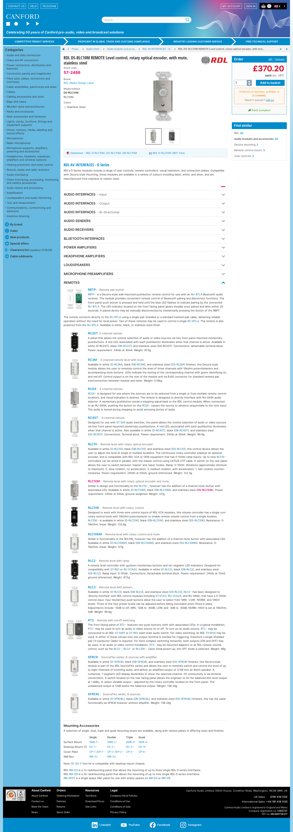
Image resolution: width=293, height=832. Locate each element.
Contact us (16, 6)
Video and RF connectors (22, 60)
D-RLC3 (116, 591)
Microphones (15, 138)
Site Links (90, 806)
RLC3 (92, 587)
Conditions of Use (120, 801)
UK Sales (259, 796)
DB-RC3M (138, 364)
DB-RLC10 (139, 448)
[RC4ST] (75, 427)
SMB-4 (143, 742)
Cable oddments (21, 256)
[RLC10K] (75, 517)
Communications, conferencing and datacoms (29, 209)
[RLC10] (75, 453)
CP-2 (110, 751)
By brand (16, 224)
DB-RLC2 (187, 569)
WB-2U (111, 756)
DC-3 (129, 746)
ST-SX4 (120, 422)
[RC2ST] (75, 343)
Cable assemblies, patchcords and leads (32, 86)
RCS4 (92, 389)
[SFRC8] (75, 666)
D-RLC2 (166, 569)
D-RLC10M (138, 489)
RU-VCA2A (130, 569)
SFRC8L (93, 694)
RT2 (91, 620)
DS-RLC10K (197, 520)
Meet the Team (39, 806)
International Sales (253, 801)
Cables (11, 91)
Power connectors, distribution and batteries (29, 67)
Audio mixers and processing (25, 187)
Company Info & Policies (123, 795)
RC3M (92, 360)
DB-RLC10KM (145, 542)
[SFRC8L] (75, 703)
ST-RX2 (133, 632)
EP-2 (119, 751)
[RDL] (213, 60)
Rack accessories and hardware (26, 116)
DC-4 (142, 746)
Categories (14, 50)
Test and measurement (21, 202)
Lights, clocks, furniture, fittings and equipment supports (29, 123)
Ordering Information (68, 795)
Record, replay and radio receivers (28, 169)
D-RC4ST (158, 430)
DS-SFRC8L (183, 698)
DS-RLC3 (175, 591)
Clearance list (31, 250)
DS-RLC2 (94, 573)
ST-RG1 (114, 569)
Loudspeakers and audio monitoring (29, 197)
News (34, 812)
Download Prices (94, 801)
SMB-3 (130, 742)
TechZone (49, 6)
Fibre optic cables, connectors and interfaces (28, 80)
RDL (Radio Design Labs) (79, 82)
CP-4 (142, 751)
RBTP (92, 290)
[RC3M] (75, 369)
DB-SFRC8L (142, 698)
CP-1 (92, 751)
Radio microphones (18, 143)
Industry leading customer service (197, 41)
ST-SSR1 (120, 632)
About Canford (39, 795)
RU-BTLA (196, 294)
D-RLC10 (116, 448)
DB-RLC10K (155, 520)
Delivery (280, 59)
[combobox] (146, 20)
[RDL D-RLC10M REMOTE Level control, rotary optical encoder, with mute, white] (287, 49)
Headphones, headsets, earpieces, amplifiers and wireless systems (28, 158)
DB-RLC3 (136, 591)
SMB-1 (93, 742)
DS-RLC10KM (188, 542)
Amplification (15, 192)
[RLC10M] (75, 491)
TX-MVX (211, 632)
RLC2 (91, 561)
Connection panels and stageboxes (29, 73)
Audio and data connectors (23, 55)
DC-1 (92, 746)
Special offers (19, 243)
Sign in (251, 6)
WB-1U (93, 756)
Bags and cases (16, 101)
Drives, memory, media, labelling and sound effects (29, 131)
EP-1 (100, 751)
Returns (61, 806)
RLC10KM (95, 534)
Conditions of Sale (120, 806)
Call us (270, 100)
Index (14, 230)
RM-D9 (73, 774)
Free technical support (262, 41)
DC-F (78, 763)
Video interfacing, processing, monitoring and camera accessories (32, 181)
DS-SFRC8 (180, 661)
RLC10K (93, 508)
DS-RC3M (178, 364)
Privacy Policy (118, 812)
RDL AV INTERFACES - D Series (86, 164)
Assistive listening (18, 216)
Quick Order (63, 812)
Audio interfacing (17, 174)
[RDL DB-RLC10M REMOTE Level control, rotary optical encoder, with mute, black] (280, 49)
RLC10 (92, 444)
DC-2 (110, 746)
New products (19, 237)
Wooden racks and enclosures (25, 106)
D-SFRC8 (116, 661)
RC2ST (93, 333)
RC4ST (93, 418)
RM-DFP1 (69, 778)
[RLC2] (75, 570)
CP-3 (129, 751)
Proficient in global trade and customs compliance (114, 41)
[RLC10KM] (75, 543)
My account (231, 6)
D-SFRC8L (117, 698)
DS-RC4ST (95, 434)
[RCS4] (75, 398)
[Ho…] (65, 49)
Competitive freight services (34, 41)
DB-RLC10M (162, 489)
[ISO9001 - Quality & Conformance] (16, 795)
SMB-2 (111, 742)
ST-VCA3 (160, 595)
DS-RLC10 (178, 448)
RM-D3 (73, 770)
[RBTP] (75, 299)
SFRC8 (93, 657)
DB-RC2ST (125, 345)
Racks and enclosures (20, 111)
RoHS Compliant (261, 110)
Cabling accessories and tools (25, 96)
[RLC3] (75, 596)
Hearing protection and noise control (30, 164)
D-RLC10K (132, 520)
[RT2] (75, 630)
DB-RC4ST (181, 430)
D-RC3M (116, 364)
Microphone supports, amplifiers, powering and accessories (27, 149)
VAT (270, 59)
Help (33, 6)
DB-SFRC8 (139, 661)
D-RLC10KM (118, 542)
